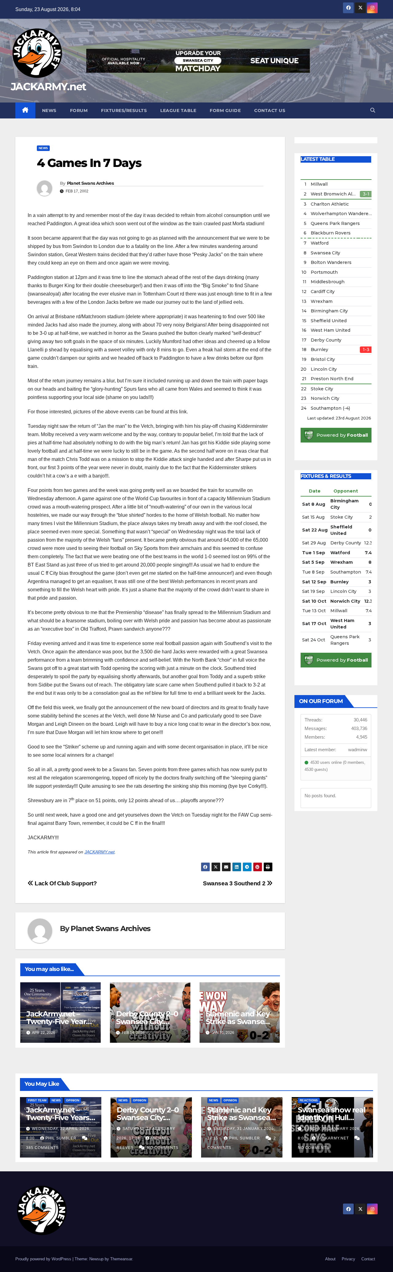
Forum (79, 110)
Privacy (348, 1259)
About (330, 1259)
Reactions (309, 1100)
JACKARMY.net (48, 86)
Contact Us (269, 110)
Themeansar (121, 1259)
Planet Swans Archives (90, 183)
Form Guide (225, 110)
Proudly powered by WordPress (43, 1259)
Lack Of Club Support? (65, 883)
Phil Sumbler (61, 1138)
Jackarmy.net (333, 1138)
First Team (37, 1100)
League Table (178, 110)
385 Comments (42, 1148)
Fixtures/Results (124, 110)
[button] (372, 110)
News (49, 110)
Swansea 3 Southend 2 (235, 883)
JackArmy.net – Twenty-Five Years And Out (58, 1021)
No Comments (162, 1148)
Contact (368, 1259)
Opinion (72, 1100)
